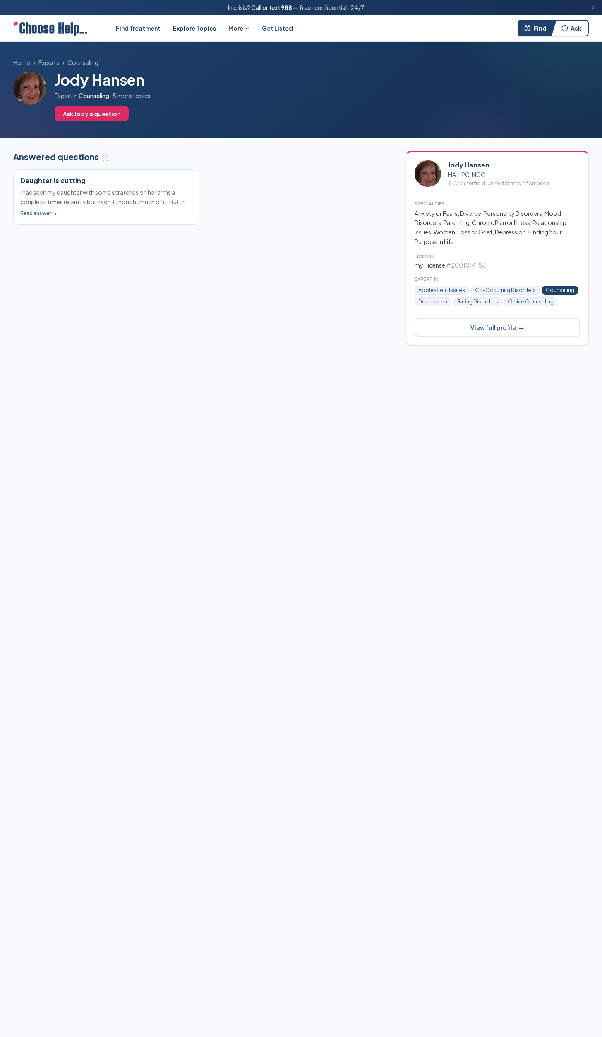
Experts (48, 62)
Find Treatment (138, 28)
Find (540, 28)
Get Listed (277, 28)
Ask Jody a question (91, 113)
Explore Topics (194, 28)
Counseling (82, 62)
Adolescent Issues (441, 290)
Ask (576, 28)
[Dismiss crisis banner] (594, 7)
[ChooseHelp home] (50, 28)
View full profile (497, 327)
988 (286, 7)
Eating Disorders (477, 302)
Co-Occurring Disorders (505, 290)
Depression (432, 302)
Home (21, 62)
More (235, 28)
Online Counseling (531, 302)
